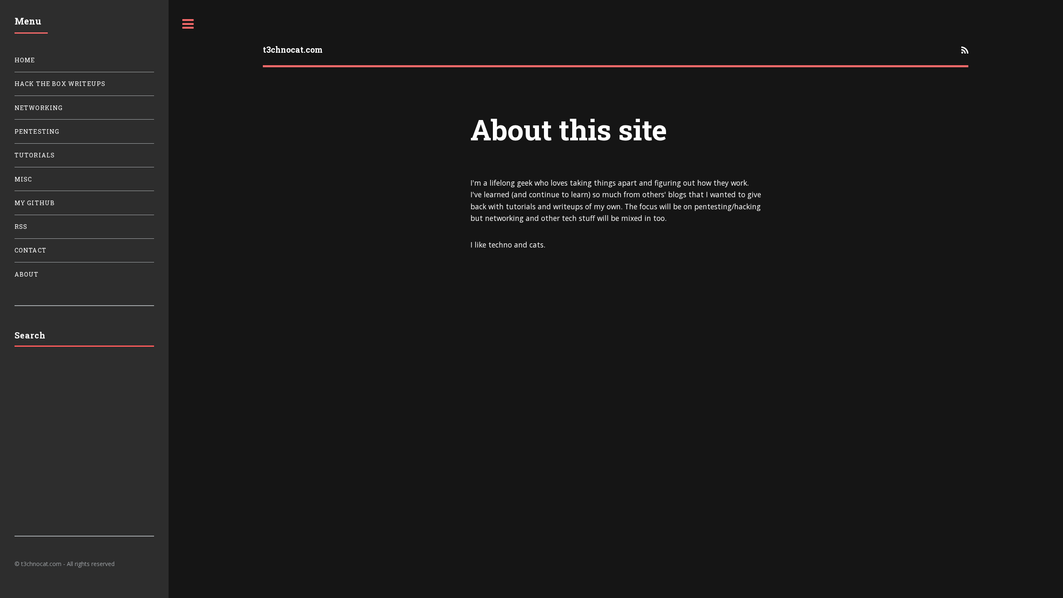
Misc (23, 179)
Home (25, 60)
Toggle (188, 24)
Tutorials (35, 155)
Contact (31, 250)
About (27, 274)
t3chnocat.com (293, 49)
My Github (35, 203)
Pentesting (37, 131)
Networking (39, 108)
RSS (21, 226)
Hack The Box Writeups (60, 84)
